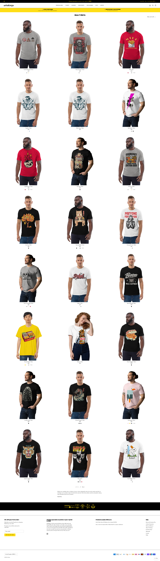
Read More (60, 496)
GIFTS (96, 5)
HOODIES (74, 5)
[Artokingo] (9, 5)
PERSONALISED (59, 5)
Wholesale (148, 531)
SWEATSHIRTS (81, 5)
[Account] (150, 5)
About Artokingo (149, 527)
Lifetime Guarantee (150, 524)
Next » (83, 487)
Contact (147, 533)
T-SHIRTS (67, 5)
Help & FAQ (142, 1)
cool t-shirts (78, 1)
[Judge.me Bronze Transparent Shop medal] (88, 506)
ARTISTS (102, 5)
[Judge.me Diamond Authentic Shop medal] (77, 506)
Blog (145, 1)
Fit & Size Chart (149, 529)
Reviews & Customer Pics (151, 522)
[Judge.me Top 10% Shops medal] (93, 506)
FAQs (147, 535)
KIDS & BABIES (90, 5)
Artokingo (49, 523)
